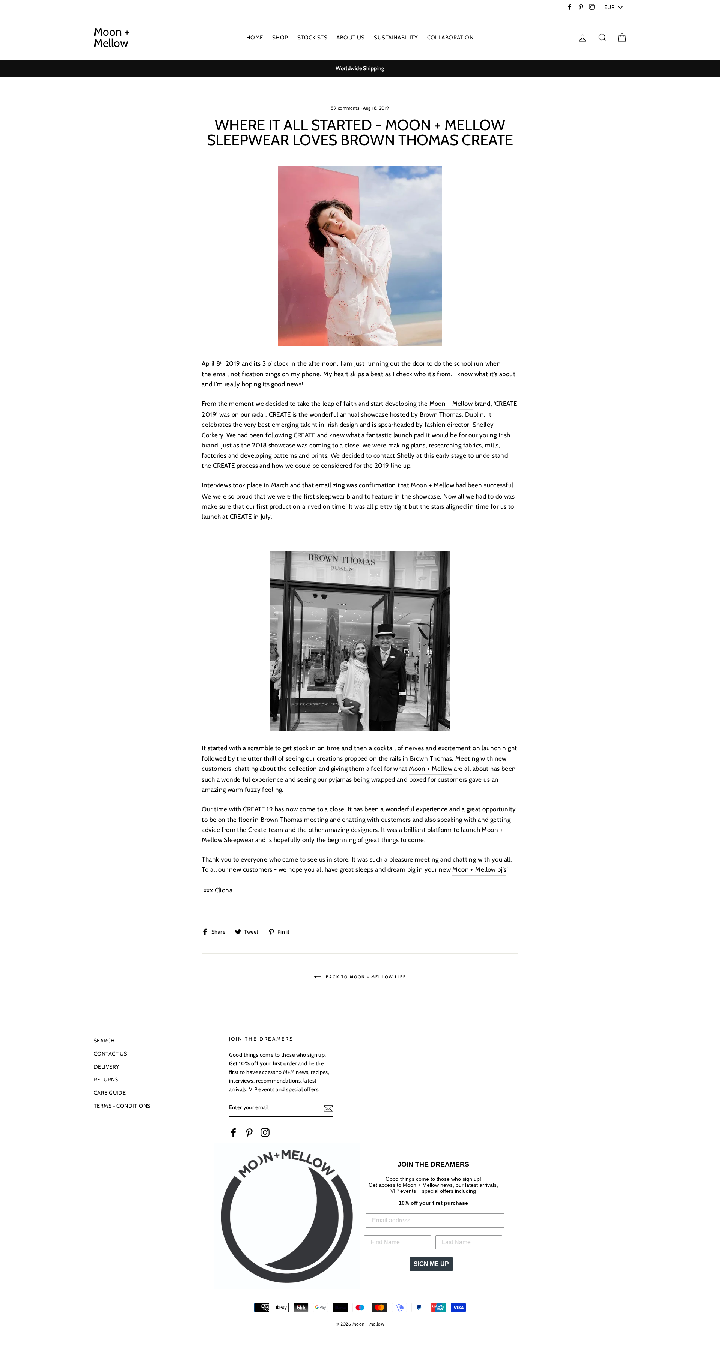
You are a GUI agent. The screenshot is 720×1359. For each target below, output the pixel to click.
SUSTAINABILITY (396, 37)
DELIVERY (106, 1066)
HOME (254, 37)
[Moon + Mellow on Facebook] (233, 1132)
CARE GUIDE (110, 1092)
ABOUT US (350, 37)
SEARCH (104, 1040)
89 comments (345, 108)
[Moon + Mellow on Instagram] (265, 1132)
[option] (360, 68)
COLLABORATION (450, 37)
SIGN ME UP (431, 1264)
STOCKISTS (312, 37)
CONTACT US (110, 1053)
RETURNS (106, 1079)
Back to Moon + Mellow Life (365, 976)
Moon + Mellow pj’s (479, 869)
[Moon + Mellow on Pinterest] (249, 1132)
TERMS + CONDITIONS (122, 1105)
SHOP (280, 37)
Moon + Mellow (111, 37)
